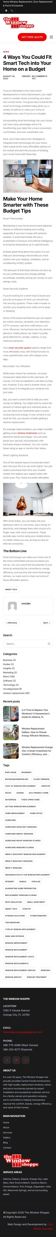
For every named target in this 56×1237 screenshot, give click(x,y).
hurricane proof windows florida (23, 841)
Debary (16, 1179)
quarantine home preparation (20, 888)
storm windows (38, 916)
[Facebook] (7, 1060)
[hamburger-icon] (51, 37)
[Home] (18, 22)
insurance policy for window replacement (27, 875)
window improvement (16, 943)
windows (45, 970)
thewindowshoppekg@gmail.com (22, 1032)
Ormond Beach (11, 1186)
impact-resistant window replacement (25, 854)
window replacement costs (19, 957)
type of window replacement (20, 929)
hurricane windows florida (19, 847)
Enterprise (10, 800)
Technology (9, 685)
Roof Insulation (13, 902)
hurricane (10, 820)
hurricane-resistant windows (21, 827)
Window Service (13, 977)
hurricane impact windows (19, 834)
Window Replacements (16, 963)
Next (45, 623)
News (6, 52)
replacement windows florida (21, 895)
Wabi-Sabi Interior (14, 936)
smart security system (19, 348)
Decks (8, 793)
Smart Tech (11, 589)
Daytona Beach (39, 1182)
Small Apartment (36, 902)
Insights (7, 668)
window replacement (14, 693)
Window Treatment (37, 977)
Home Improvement (15, 813)
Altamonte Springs (17, 1190)
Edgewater (38, 1186)
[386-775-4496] (12, 11)
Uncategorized (10, 689)
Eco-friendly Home (38, 793)
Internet (9, 882)
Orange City (35, 1179)
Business (7, 660)
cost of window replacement (20, 786)
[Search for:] (28, 643)
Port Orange (26, 1186)
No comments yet (39, 77)
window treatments (27, 433)
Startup (26, 909)
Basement (26, 772)
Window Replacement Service (20, 970)
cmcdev (26, 76)
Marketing (8, 672)
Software (7, 680)
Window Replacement (16, 950)
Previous (12, 623)
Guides (6, 664)
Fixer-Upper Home (31, 800)
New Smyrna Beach (19, 1182)
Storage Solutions (15, 916)
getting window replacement (20, 806)
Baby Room (10, 772)
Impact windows (13, 868)
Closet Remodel (41, 779)
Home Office (36, 813)
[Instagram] (26, 1060)
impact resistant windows (19, 861)
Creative (45, 786)
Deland (24, 1179)
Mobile (22, 882)
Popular (36, 882)
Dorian (20, 793)
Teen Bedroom (12, 922)
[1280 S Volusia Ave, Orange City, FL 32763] (6, 11)
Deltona (7, 1179)
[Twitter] (16, 1060)
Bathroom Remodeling (16, 779)
